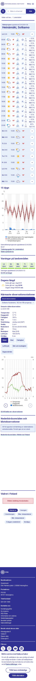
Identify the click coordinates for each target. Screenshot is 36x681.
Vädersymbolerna (7, 252)
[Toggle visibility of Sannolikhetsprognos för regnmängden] (19, 237)
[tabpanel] (18, 381)
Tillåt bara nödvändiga (18, 670)
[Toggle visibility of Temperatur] (15, 402)
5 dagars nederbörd (13, 522)
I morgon (23, 510)
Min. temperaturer (18, 518)
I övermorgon (9, 514)
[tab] (4, 340)
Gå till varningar (6, 273)
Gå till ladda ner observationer (12, 412)
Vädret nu (13, 510)
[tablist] (18, 346)
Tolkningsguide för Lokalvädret (12, 249)
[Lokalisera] (3, 11)
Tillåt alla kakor (18, 675)
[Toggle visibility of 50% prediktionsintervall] (14, 239)
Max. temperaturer (24, 514)
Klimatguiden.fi (6, 632)
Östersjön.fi (4, 639)
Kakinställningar (6, 623)
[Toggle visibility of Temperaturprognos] (13, 241)
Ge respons (5, 611)
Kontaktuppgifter (6, 609)
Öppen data (4, 636)
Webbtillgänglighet (7, 618)
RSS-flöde (4, 613)
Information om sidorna (8, 616)
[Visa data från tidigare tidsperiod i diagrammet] (6, 405)
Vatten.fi (3, 634)
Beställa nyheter (6, 620)
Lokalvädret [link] (17, 17)
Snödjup (27, 522)
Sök (30, 11)
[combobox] (17, 11)
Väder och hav (6, 17)
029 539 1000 (5, 602)
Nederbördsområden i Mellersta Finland (15, 435)
